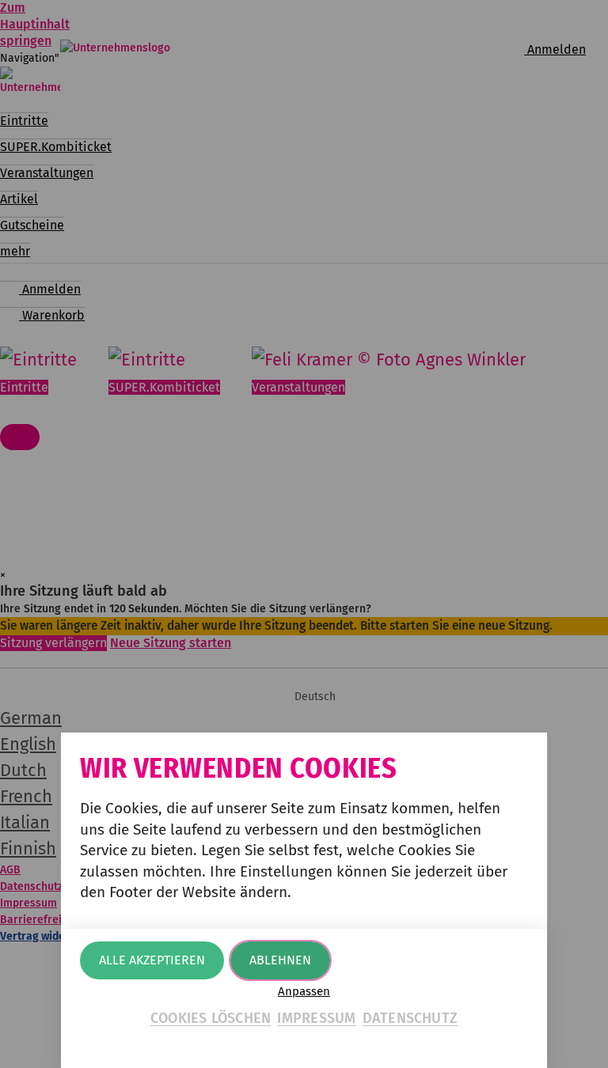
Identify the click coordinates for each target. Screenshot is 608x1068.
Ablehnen (280, 960)
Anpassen (304, 992)
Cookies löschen (211, 1018)
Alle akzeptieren (152, 960)
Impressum (316, 1018)
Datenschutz (410, 1018)
